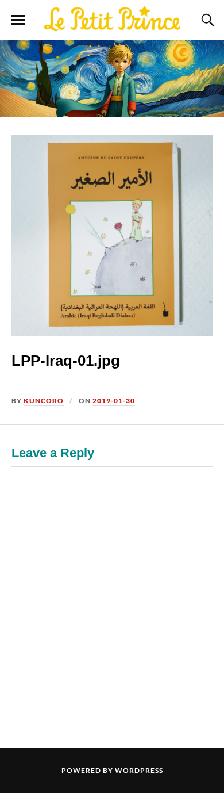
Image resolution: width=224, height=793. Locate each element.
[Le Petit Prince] (112, 19)
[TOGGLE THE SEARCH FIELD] (206, 20)
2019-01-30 (113, 400)
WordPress (139, 770)
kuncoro (44, 400)
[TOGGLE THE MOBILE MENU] (18, 20)
